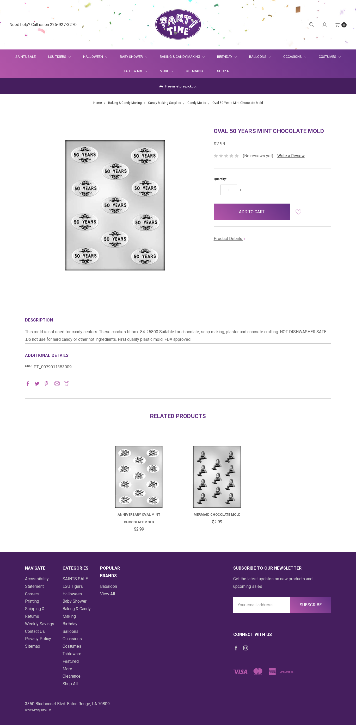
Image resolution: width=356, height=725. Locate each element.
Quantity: (220, 179)
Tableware (134, 71)
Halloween (93, 57)
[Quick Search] (311, 25)
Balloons (258, 57)
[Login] (324, 25)
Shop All (224, 71)
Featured (71, 661)
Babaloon (108, 586)
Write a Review (291, 155)
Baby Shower (132, 57)
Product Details (228, 238)
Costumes (328, 57)
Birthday (225, 57)
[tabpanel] (139, 489)
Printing (32, 601)
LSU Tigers (57, 57)
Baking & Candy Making (180, 57)
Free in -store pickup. (180, 86)
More (161, 71)
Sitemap (32, 646)
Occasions (293, 57)
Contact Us (35, 631)
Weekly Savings (39, 623)
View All (107, 593)
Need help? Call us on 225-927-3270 (43, 24)
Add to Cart (139, 495)
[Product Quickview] (139, 475)
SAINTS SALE (25, 57)
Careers (32, 593)
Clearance (195, 71)
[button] (298, 212)
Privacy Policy (38, 638)
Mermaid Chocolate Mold (217, 514)
